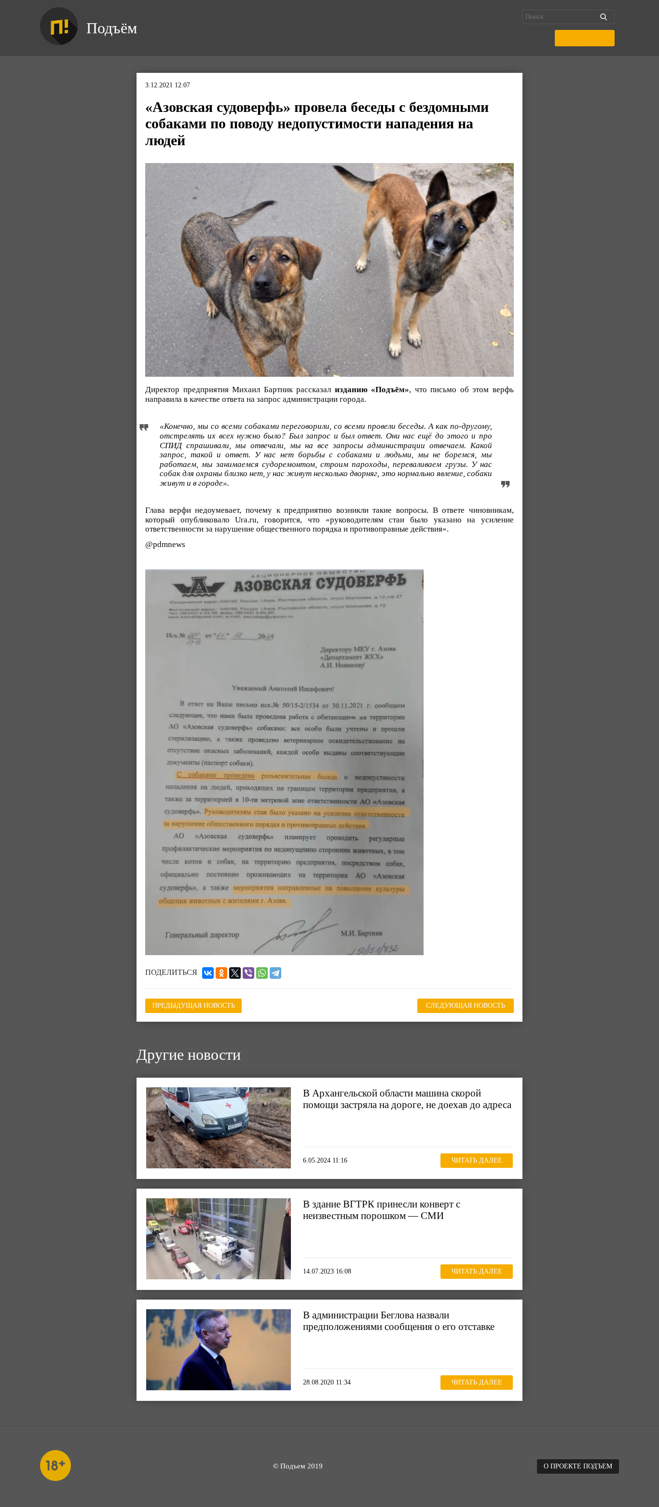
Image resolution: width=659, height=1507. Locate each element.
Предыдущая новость (193, 1005)
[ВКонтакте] (208, 973)
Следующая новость (465, 1005)
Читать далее (477, 1160)
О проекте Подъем (578, 1466)
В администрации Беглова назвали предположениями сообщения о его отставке (398, 1320)
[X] (235, 973)
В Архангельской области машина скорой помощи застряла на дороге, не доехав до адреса (407, 1098)
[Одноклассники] (221, 973)
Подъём (111, 28)
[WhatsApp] (262, 973)
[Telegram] (275, 973)
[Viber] (248, 973)
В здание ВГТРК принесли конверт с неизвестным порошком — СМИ (381, 1209)
